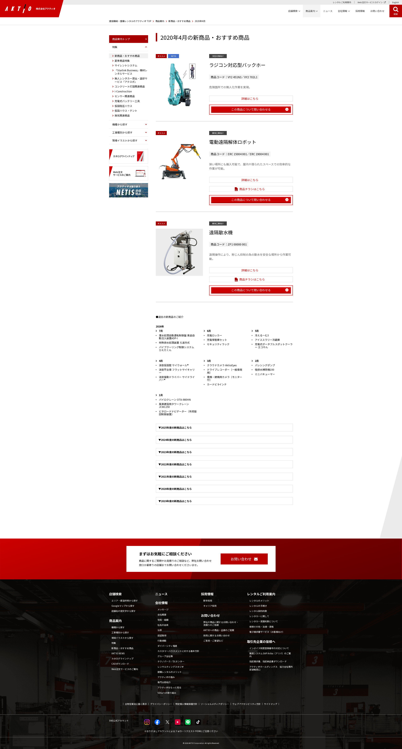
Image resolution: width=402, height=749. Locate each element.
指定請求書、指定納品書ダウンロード (268, 661)
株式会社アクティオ (45, 8)
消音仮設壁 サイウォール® (174, 365)
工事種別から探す (120, 632)
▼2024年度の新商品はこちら (175, 440)
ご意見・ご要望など (213, 640)
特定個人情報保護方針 (186, 704)
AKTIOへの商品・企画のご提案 (218, 630)
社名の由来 (163, 625)
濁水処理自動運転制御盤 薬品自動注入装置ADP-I (177, 336)
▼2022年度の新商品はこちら (175, 464)
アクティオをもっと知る (169, 687)
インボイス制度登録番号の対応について (269, 648)
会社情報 (161, 603)
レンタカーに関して (259, 616)
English (395, 2)
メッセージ (163, 609)
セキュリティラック (218, 344)
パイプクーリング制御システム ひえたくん (176, 348)
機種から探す (118, 627)
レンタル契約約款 (258, 611)
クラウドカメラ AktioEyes (222, 365)
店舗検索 (115, 594)
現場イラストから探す (122, 637)
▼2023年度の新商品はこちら (175, 452)
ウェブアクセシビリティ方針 (246, 704)
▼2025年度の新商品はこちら (175, 427)
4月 (161, 361)
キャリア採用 (210, 605)
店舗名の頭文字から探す (123, 611)
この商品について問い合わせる (251, 109)
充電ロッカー (214, 335)
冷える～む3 (262, 335)
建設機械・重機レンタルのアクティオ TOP (130, 21)
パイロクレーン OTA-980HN (175, 399)
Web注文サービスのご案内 (124, 669)
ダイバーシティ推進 (167, 645)
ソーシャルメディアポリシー (215, 704)
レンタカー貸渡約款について (263, 621)
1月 (161, 395)
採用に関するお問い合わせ (216, 635)
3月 (209, 361)
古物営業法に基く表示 (136, 704)
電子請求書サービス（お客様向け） (267, 631)
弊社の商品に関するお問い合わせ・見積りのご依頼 (221, 623)
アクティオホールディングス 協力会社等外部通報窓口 (271, 668)
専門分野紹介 (164, 682)
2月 (257, 361)
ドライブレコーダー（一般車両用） (224, 371)
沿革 (160, 630)
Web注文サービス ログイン (370, 2)
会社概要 (162, 614)
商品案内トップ (121, 39)
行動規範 (162, 640)
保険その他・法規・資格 (261, 626)
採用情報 (360, 11)
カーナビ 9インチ (217, 384)
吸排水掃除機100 (264, 369)
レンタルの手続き (258, 605)
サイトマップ (270, 704)
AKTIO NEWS (118, 653)
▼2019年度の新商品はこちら (175, 501)
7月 (161, 331)
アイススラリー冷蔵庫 (267, 340)
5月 (257, 331)
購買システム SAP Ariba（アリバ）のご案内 (270, 655)
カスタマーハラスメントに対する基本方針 (178, 651)
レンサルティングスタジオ (171, 666)
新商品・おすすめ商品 (179, 21)
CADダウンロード (120, 663)
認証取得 (162, 635)
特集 (113, 643)
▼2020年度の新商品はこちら (175, 489)
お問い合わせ (210, 615)
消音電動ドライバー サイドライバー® (177, 378)
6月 (209, 331)
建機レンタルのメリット (170, 671)
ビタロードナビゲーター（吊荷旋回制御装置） (178, 412)
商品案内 (159, 21)
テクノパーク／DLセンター (171, 661)
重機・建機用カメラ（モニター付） (224, 378)
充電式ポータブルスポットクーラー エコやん (274, 345)
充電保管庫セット (217, 340)
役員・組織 (163, 619)
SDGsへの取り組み (167, 692)
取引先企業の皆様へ (261, 642)
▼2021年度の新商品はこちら (175, 476)
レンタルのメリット (259, 600)
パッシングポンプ (265, 365)
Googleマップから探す (123, 605)
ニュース (161, 594)
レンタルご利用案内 (342, 2)
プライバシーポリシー (161, 704)
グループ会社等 (165, 656)
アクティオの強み (166, 677)
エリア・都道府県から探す (124, 600)
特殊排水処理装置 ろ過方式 (174, 342)
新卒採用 (207, 600)
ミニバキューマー (265, 374)
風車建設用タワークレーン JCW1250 (174, 405)
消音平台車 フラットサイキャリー (177, 371)
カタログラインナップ (122, 658)
